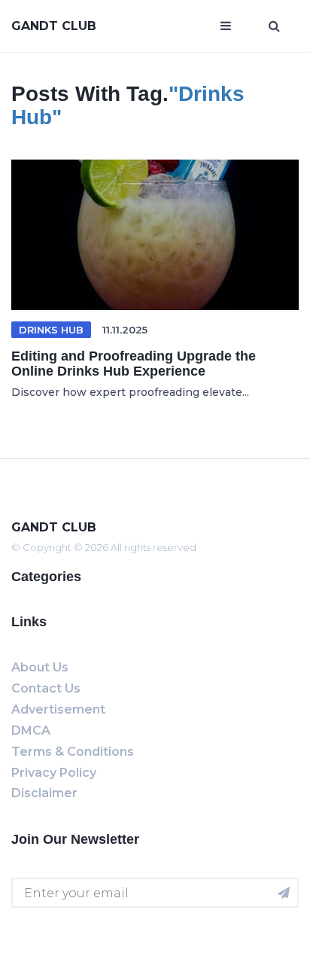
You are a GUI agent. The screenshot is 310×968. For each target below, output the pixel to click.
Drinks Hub (51, 330)
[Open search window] (274, 26)
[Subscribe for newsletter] (284, 893)
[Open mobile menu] (226, 26)
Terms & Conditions (72, 751)
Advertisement (58, 709)
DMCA (30, 730)
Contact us (46, 688)
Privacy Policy (53, 773)
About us (39, 667)
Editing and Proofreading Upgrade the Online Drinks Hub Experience (133, 364)
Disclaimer (44, 793)
